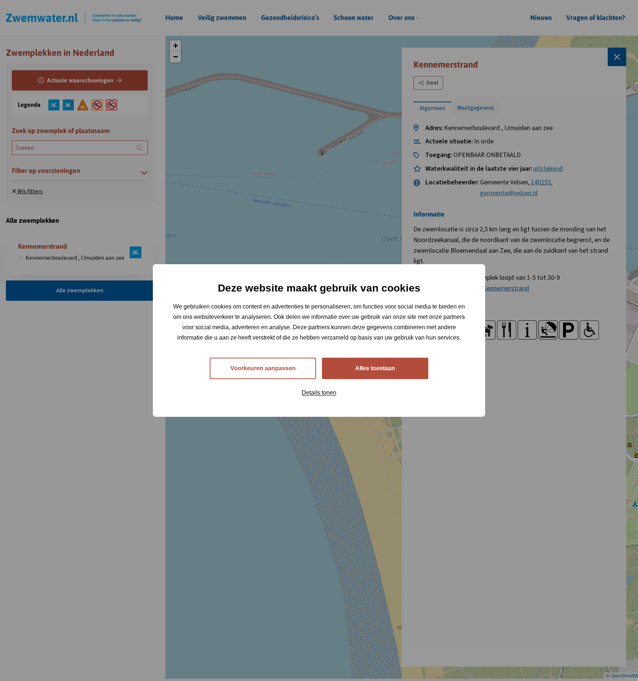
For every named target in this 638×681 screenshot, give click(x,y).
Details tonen (319, 392)
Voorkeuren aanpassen (263, 368)
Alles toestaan (375, 368)
